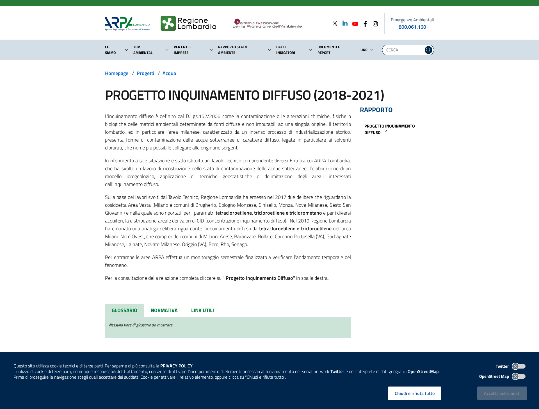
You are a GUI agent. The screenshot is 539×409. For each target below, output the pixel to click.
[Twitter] (335, 23)
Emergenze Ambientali (412, 19)
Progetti (145, 73)
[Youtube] (353, 23)
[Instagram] (374, 23)
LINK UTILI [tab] (202, 310)
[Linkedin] (343, 23)
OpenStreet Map (494, 376)
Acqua (169, 73)
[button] (126, 50)
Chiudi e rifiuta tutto (415, 393)
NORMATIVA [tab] (164, 310)
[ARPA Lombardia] (130, 23)
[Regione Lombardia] (191, 23)
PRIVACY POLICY (176, 365)
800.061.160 (412, 27)
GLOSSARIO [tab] (124, 310)
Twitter (503, 366)
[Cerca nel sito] (428, 50)
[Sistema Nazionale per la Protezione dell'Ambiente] (279, 23)
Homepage (116, 73)
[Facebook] (363, 23)
